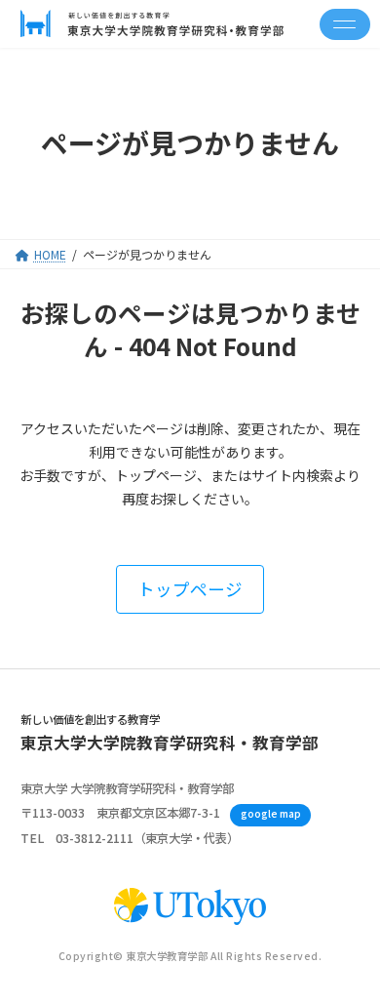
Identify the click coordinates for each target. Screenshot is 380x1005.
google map (271, 813)
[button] (190, 589)
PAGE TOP (350, 956)
